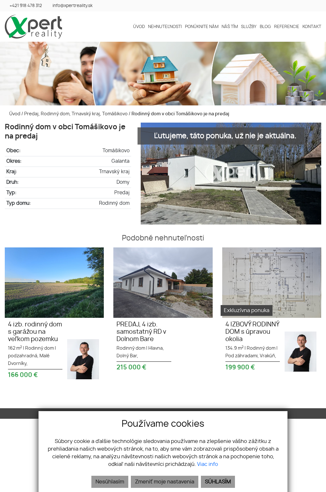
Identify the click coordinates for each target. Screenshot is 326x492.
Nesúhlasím (110, 481)
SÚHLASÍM (218, 481)
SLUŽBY (249, 27)
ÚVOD (139, 27)
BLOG (265, 27)
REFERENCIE (286, 27)
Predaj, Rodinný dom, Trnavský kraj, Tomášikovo (76, 113)
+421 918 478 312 (26, 6)
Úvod (14, 113)
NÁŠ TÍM (230, 27)
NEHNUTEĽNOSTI (165, 27)
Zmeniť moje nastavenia (164, 481)
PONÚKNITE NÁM (201, 27)
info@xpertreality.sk (73, 6)
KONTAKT (311, 27)
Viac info (207, 464)
